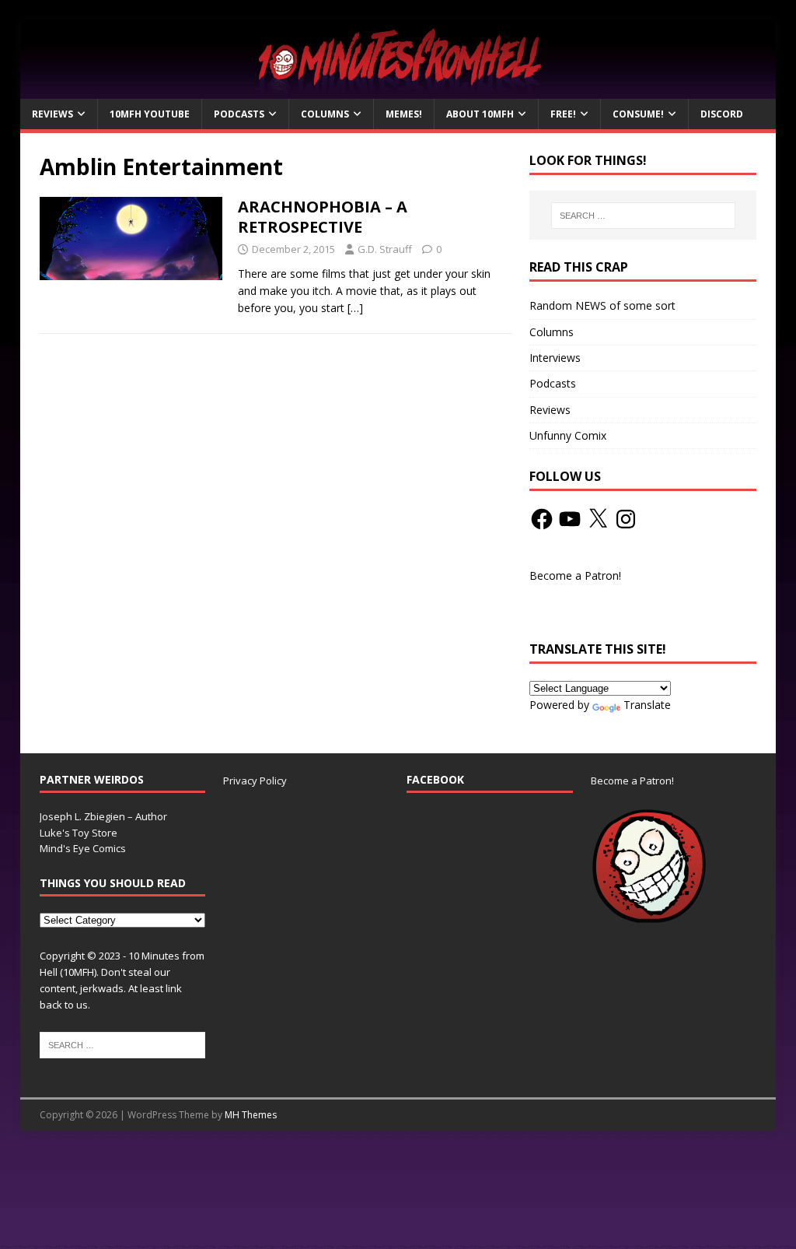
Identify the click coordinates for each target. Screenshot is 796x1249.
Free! (563, 114)
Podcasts (239, 114)
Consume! (638, 114)
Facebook (435, 779)
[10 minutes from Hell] (398, 89)
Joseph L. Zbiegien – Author (103, 816)
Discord (721, 114)
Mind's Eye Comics (83, 848)
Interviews (555, 357)
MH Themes (251, 1114)
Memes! (404, 114)
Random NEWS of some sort (602, 305)
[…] (355, 307)
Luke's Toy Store (78, 833)
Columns (325, 114)
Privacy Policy (255, 781)
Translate (647, 704)
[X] (597, 519)
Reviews (52, 114)
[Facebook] (541, 519)
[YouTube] (569, 519)
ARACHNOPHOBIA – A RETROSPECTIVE (322, 216)
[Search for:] (643, 215)
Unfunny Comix (567, 435)
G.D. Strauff (385, 249)
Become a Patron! (575, 575)
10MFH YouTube (150, 114)
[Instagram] (625, 519)
